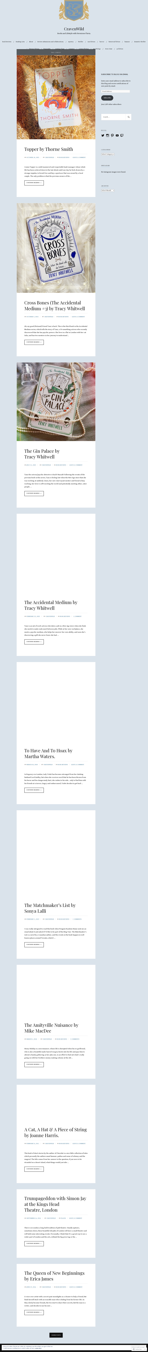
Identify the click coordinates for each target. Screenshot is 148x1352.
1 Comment (77, 616)
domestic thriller (140, 42)
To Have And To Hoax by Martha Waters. (48, 753)
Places (63, 1218)
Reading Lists (20, 42)
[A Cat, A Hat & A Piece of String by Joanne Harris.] (28, 1119)
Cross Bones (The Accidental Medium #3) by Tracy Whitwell (54, 305)
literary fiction (34, 49)
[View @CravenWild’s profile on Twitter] (103, 135)
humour (127, 42)
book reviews (64, 157)
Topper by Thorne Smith (48, 149)
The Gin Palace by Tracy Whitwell (42, 454)
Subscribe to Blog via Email (114, 74)
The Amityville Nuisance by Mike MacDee (51, 1028)
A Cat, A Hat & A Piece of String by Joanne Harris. (55, 1132)
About (31, 42)
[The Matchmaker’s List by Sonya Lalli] (56, 895)
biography (47, 49)
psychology (97, 49)
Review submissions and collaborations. (50, 42)
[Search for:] (116, 117)
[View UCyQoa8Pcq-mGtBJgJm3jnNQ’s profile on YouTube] (118, 135)
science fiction (84, 49)
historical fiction (114, 42)
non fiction (91, 42)
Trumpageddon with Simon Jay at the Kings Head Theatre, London (55, 1204)
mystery (71, 42)
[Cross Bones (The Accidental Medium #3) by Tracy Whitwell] (56, 292)
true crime (108, 49)
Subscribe (107, 98)
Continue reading (32, 183)
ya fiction (120, 49)
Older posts (56, 1335)
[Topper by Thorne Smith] (56, 139)
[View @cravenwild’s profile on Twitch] (122, 135)
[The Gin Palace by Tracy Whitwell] (56, 441)
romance (71, 49)
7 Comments (77, 919)
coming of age (59, 49)
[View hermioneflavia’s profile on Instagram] (108, 135)
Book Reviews (6, 42)
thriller (80, 42)
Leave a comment (79, 157)
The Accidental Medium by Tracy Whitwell (50, 605)
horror (102, 42)
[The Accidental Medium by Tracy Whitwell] (56, 592)
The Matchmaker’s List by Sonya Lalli (50, 908)
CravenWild (74, 28)
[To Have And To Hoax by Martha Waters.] (56, 740)
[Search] (128, 117)
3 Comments (74, 1039)
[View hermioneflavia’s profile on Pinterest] (113, 135)
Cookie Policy (38, 1348)
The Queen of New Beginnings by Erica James (54, 1276)
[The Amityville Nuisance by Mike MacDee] (33, 1015)
